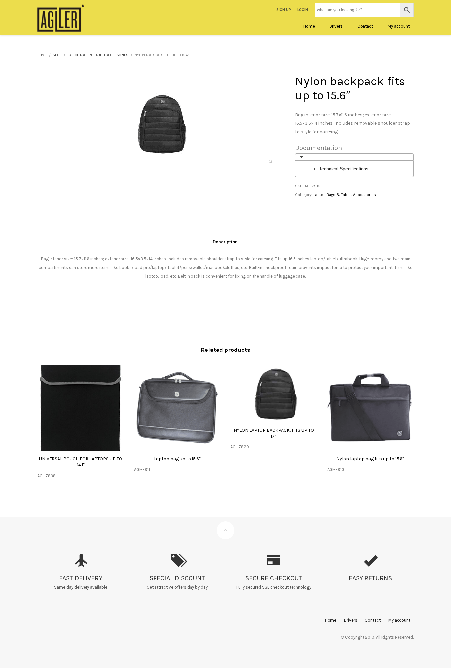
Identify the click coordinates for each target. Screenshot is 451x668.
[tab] (354, 157)
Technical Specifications (343, 168)
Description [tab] (225, 242)
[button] (270, 162)
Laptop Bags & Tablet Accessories (344, 194)
